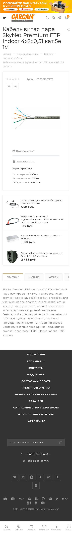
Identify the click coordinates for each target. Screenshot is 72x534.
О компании (36, 354)
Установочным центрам (36, 414)
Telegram (40, 477)
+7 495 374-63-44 (36, 454)
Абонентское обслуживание (35, 394)
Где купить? (36, 361)
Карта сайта (36, 421)
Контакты (35, 368)
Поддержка (36, 374)
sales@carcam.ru (38, 460)
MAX (31, 477)
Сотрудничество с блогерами (36, 407)
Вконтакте (14, 477)
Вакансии (36, 401)
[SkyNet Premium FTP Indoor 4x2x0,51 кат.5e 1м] (36, 118)
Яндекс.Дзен (36, 485)
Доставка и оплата (36, 381)
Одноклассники (57, 477)
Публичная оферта (36, 387)
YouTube (48, 477)
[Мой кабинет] (59, 18)
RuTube (23, 477)
